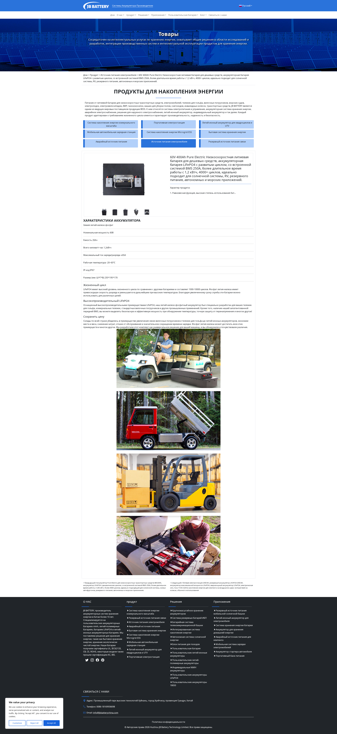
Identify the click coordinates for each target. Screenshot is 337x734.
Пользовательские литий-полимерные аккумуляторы (184, 662)
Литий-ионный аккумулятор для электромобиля (231, 619)
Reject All (34, 723)
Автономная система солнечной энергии (188, 638)
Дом (112, 15)
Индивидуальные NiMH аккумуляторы (183, 669)
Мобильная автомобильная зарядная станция (111, 132)
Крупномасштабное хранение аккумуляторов (186, 612)
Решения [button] (143, 15)
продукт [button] (130, 15)
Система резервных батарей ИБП (189, 617)
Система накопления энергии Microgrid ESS (169, 132)
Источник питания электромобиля (169, 141)
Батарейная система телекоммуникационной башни (186, 624)
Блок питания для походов (186, 644)
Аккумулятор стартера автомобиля (234, 651)
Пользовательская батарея (186, 648)
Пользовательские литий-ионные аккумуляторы (188, 654)
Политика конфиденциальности (168, 721)
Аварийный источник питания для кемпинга (232, 638)
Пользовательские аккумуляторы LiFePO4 (188, 676)
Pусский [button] (246, 5)
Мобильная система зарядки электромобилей (230, 646)
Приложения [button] (158, 15)
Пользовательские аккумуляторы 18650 (188, 684)
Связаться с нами (218, 15)
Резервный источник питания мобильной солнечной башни (230, 612)
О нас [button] (120, 15)
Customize (17, 723)
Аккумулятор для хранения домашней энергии (228, 631)
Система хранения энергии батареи (234, 625)
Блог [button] (202, 15)
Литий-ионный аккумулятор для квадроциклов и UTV (227, 124)
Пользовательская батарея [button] (182, 15)
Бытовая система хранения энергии (227, 132)
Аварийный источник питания (111, 141)
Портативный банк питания (230, 655)
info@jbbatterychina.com (105, 712)
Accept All (51, 723)
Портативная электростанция (169, 122)
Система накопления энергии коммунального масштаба (111, 124)
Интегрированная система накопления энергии (185, 631)
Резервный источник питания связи (227, 141)
